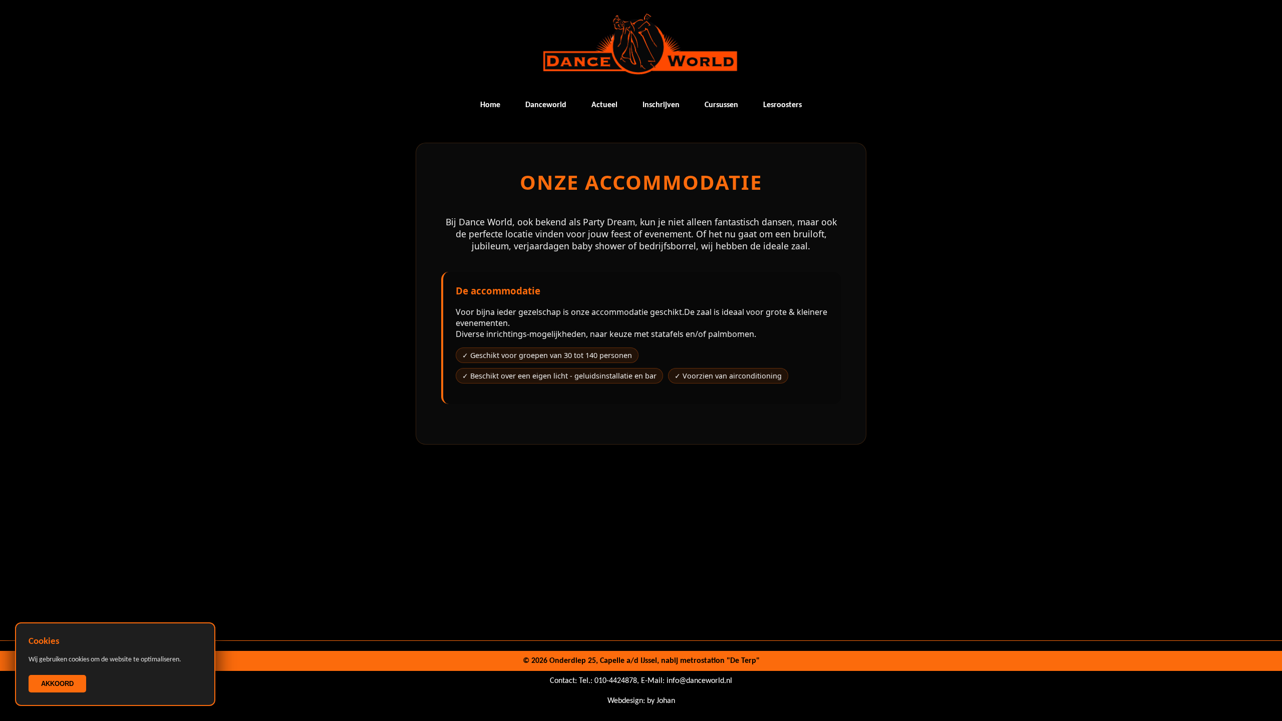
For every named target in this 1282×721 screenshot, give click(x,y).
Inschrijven (661, 105)
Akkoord (57, 683)
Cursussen (721, 105)
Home (490, 105)
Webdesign (625, 701)
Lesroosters (782, 105)
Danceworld (545, 105)
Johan (666, 701)
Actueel (604, 105)
